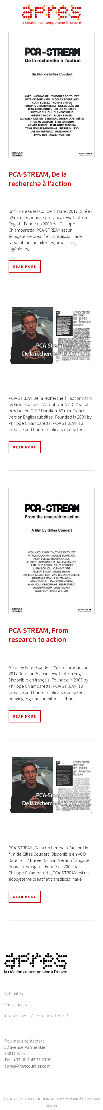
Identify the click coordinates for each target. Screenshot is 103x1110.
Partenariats (15, 1004)
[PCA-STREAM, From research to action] (51, 551)
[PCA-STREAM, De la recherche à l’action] (51, 95)
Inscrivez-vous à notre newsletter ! (36, 1015)
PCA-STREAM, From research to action (38, 635)
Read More (24, 266)
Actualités (13, 993)
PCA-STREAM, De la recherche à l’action (40, 179)
